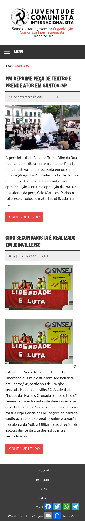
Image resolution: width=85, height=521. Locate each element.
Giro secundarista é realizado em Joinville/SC (40, 241)
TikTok (42, 488)
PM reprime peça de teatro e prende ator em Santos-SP (38, 82)
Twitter (42, 497)
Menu (18, 51)
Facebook (42, 470)
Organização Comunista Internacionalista (46, 30)
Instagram (42, 479)
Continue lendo (24, 216)
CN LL (54, 96)
